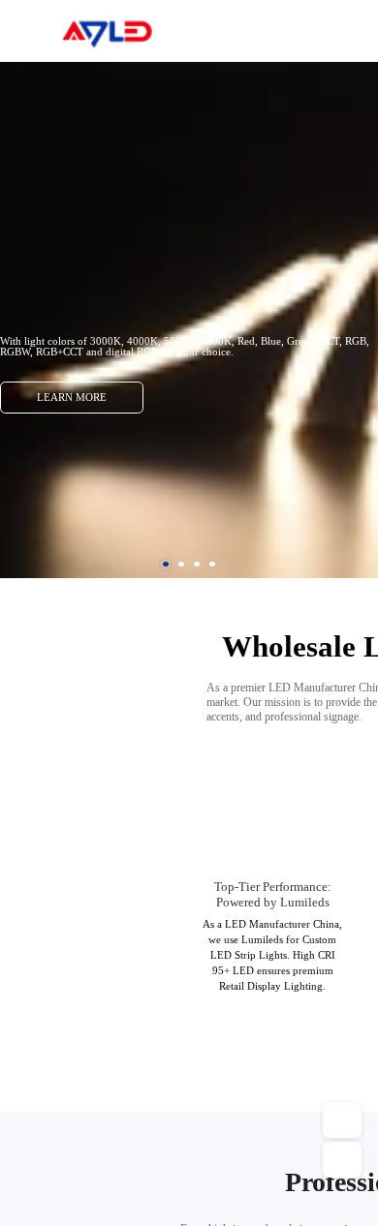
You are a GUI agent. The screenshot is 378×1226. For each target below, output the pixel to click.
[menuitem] (338, 31)
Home (339, 29)
